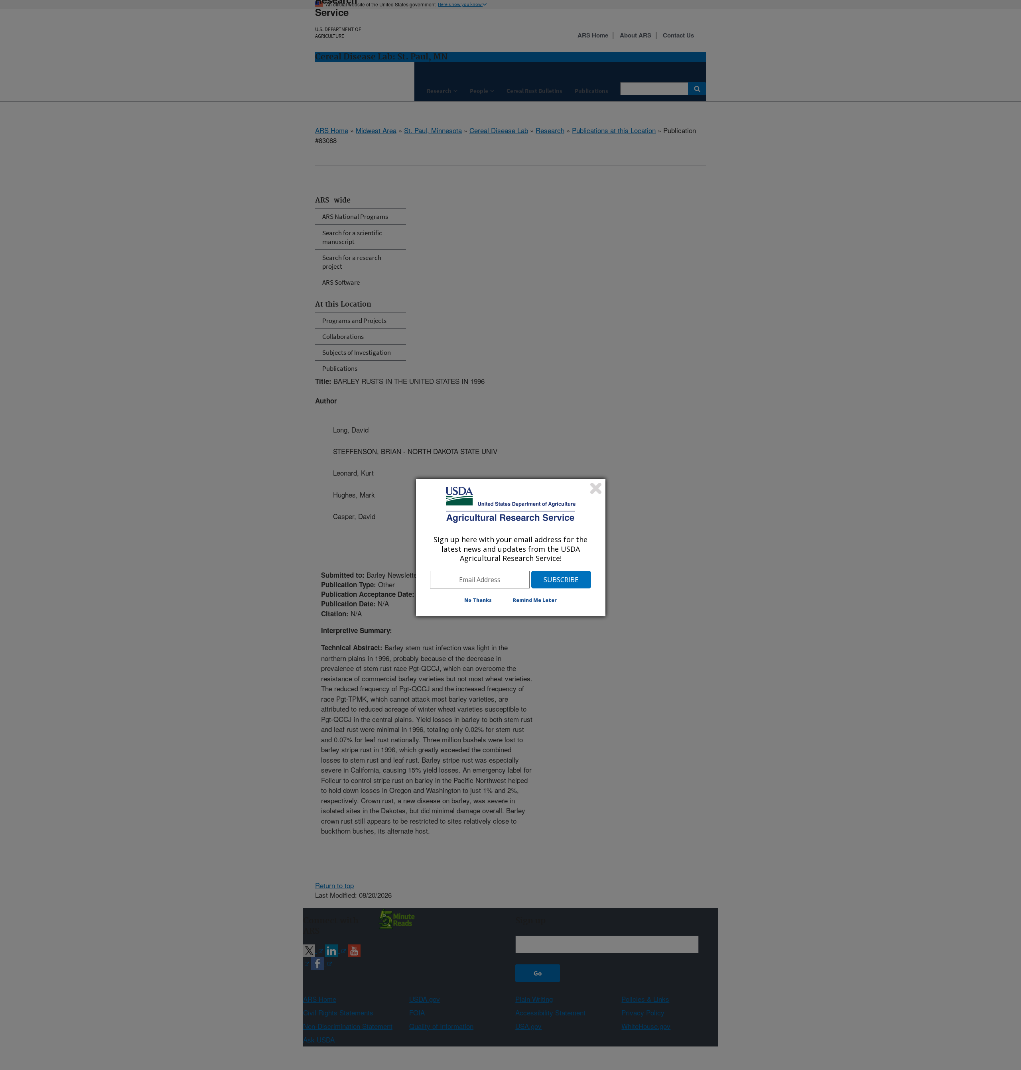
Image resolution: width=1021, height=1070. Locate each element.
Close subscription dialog (595, 488)
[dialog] (510, 547)
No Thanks (478, 600)
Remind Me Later (535, 600)
